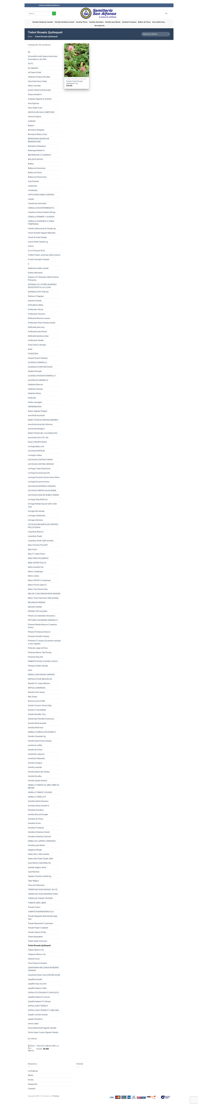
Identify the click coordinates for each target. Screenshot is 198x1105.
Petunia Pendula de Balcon (39, 632)
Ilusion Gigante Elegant (37, 411)
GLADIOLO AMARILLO (37, 362)
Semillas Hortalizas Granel (64, 22)
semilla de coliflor (35, 745)
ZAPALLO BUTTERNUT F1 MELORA (43, 1010)
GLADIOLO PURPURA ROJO (40, 367)
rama (30, 670)
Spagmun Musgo (35, 850)
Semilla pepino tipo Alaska (39, 772)
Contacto (31, 1089)
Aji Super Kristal (34, 72)
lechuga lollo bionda (36, 511)
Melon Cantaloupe (35, 572)
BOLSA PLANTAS (35, 159)
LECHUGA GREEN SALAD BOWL (42, 490)
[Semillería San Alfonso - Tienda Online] (99, 13)
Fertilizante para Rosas (37, 332)
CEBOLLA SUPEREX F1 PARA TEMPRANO (41, 222)
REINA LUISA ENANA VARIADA (41, 675)
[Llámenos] (35, 5)
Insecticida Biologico (36, 429)
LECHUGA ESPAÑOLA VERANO (42, 486)
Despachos (32, 1084)
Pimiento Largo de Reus (38, 648)
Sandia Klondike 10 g (36, 714)
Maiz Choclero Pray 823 (38, 545)
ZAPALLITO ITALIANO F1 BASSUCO (43, 993)
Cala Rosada (33, 181)
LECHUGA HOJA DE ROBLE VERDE (43, 495)
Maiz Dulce (32, 549)
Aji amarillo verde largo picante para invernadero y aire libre (42, 57)
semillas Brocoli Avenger (38, 814)
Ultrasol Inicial (34, 959)
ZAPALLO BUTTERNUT (38, 1006)
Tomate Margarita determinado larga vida (42, 917)
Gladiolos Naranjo (35, 389)
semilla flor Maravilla (36, 758)
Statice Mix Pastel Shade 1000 (40, 859)
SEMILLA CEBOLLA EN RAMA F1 (42, 732)
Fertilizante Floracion (36, 314)
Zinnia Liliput (33, 1024)
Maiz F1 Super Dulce (36, 554)
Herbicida (32, 398)
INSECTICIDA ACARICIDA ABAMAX (43, 420)
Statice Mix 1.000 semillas (38, 854)
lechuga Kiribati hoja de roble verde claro (42, 505)
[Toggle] (60, 103)
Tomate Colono (34, 907)
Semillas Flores (81, 22)
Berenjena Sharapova (37, 146)
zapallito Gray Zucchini (37, 984)
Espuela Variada (34, 301)
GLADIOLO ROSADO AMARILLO (41, 376)
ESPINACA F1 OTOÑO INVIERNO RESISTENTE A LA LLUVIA (42, 286)
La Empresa (33, 1071)
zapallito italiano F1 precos (39, 997)
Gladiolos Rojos (34, 393)
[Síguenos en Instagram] (31, 5)
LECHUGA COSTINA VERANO (41, 464)
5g (29, 52)
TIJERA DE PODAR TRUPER (40, 898)
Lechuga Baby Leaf (36, 446)
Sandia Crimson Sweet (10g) (39, 705)
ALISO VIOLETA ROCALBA (39, 90)
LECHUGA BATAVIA (36, 451)
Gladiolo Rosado (35, 371)
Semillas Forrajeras (129, 22)
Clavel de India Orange (37, 237)
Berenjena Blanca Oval (37, 134)
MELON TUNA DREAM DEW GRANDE (44, 594)
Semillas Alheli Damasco (38, 801)
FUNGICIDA (33, 354)
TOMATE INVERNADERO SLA (41, 912)
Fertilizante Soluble (36, 340)
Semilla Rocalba (34, 776)
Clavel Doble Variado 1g (38, 242)
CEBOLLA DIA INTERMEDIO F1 (41, 208)
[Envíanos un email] (33, 5)
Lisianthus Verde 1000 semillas (40, 541)
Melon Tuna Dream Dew (38, 589)
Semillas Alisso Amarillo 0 (38, 806)
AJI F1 (30, 64)
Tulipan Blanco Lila (36, 950)
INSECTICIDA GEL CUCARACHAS (42, 433)
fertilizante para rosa (36, 327)
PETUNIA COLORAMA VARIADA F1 (43, 620)
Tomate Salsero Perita (37, 932)
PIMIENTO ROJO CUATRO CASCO (43, 661)
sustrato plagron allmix (37, 867)
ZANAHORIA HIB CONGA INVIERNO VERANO (43, 969)
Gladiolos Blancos (35, 385)
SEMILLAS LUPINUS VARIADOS (42, 841)
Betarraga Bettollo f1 (36, 150)
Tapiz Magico (33, 881)
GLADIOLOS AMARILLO (38, 380)
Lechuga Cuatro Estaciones (39, 469)
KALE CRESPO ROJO (37, 442)
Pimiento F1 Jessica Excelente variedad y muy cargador (44, 642)
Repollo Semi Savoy (36, 692)
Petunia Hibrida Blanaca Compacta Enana (42, 626)
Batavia (31, 125)
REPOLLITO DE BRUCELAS (40, 679)
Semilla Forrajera (35, 763)
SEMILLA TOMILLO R (37, 797)
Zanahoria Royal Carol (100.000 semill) (44, 975)
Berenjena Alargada (36, 130)
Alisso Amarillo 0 (35, 94)
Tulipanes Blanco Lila (37, 954)
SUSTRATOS (33, 872)
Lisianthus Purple (35, 536)
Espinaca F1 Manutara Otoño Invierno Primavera (43, 278)
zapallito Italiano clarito (37, 988)
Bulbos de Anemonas (36, 168)
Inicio (30, 37)
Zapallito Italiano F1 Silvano (39, 1001)
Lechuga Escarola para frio (39, 473)
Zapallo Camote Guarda (38, 1015)
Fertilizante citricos (35, 309)
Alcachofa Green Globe (37, 81)
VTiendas (55, 1096)
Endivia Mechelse (35, 273)
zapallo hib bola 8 (35, 1019)
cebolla (31, 199)
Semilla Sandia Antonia (37, 781)
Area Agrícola (99, 25)
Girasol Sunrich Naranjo (38, 358)
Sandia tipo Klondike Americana (41, 719)
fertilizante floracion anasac (39, 318)
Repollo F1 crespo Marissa (39, 683)
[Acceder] (161, 13)
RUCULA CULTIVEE (36, 701)
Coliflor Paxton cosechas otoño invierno (44, 255)
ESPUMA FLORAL (35, 305)
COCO (30, 246)
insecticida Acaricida (36, 415)
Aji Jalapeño (33, 68)
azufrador (32, 121)
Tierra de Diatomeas (36, 885)
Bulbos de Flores (144, 22)
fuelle (30, 349)
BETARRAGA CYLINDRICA (39, 155)
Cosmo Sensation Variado (38, 259)
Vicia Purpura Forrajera (37, 963)
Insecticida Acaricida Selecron (40, 424)
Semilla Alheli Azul (35, 728)
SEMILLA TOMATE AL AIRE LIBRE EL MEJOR (43, 786)
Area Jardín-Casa (158, 22)
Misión (30, 1075)
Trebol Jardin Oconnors (37, 941)
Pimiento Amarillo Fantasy (38, 636)
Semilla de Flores (35, 750)
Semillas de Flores (35, 819)
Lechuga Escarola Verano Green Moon (44, 477)
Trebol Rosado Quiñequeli (39, 945)
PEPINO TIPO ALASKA (37, 611)
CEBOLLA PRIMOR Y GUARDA (41, 217)
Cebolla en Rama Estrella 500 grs (41, 212)
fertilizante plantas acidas (38, 336)
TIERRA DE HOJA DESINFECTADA (43, 894)
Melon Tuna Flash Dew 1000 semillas (43, 598)
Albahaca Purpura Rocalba (39, 77)
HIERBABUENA (34, 407)
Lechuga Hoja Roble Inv (38, 499)
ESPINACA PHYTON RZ (38, 292)
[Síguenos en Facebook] (29, 5)
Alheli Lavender (34, 86)
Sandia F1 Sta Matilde (37, 710)
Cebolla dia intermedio (37, 203)
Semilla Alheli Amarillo (37, 723)
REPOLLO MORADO (36, 688)
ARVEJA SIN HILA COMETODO (41, 112)
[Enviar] (54, 13)
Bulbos (31, 164)
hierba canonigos (35, 402)
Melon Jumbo (33, 576)
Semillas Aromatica (96, 22)
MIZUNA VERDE (35, 607)
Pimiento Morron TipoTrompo (40, 652)
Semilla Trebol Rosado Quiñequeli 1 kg (74, 82)
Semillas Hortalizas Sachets (42, 22)
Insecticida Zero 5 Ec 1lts (38, 437)
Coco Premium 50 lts (36, 251)
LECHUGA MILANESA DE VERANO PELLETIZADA (43, 525)
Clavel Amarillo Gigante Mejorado (41, 233)
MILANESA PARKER (36, 602)
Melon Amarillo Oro (36, 567)
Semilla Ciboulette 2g (36, 736)
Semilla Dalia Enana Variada (40, 741)
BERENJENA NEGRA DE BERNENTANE (38, 140)
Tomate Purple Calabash (38, 928)
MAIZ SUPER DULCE (37, 563)
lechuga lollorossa (35, 520)
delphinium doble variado (38, 268)
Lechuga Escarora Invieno (38, 482)
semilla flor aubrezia (36, 754)
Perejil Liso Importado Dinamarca (41, 616)
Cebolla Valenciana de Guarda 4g (42, 228)
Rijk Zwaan (32, 697)
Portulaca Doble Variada (38, 666)
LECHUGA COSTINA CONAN (40, 460)
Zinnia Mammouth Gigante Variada (42, 1028)
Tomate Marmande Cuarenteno (40, 923)
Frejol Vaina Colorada (37, 345)
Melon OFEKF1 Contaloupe (39, 580)
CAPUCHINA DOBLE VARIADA (41, 195)
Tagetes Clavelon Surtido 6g (39, 876)
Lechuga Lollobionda (36, 516)
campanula (32, 186)
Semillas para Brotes (112, 22)
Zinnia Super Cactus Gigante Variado (43, 1032)
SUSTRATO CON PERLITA (39, 863)
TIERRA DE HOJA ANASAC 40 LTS (43, 890)
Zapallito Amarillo (35, 979)
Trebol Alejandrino (35, 937)
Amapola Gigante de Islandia (40, 99)
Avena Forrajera (34, 117)
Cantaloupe (32, 190)
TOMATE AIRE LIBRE (37, 903)
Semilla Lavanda (35, 767)
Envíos (31, 1080)
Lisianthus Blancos (35, 532)
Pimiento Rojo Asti (35, 657)
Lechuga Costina (35, 455)
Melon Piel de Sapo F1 (37, 585)
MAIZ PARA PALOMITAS (38, 558)
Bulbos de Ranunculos (37, 177)
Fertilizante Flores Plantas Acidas (41, 323)
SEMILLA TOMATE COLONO (40, 792)
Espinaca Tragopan (36, 296)
